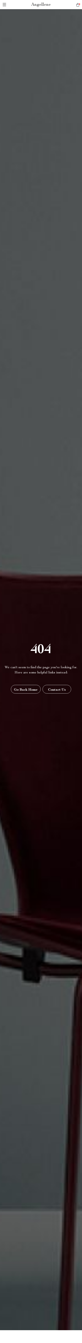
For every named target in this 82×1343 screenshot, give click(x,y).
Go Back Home (26, 690)
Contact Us (57, 690)
